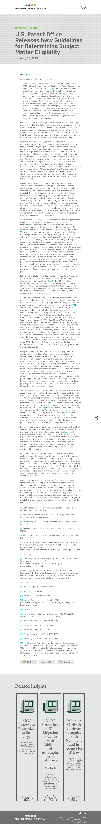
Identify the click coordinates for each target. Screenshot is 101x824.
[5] (60, 174)
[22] (66, 432)
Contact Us (60, 820)
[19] (65, 410)
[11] (64, 312)
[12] (42, 330)
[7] (21, 232)
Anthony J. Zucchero (32, 75)
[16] (47, 403)
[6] (30, 190)
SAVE (46, 661)
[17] (37, 405)
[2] (73, 137)
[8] (45, 252)
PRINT (27, 661)
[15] (54, 386)
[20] (66, 417)
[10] (73, 305)
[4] (64, 164)
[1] (53, 88)
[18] (43, 407)
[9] (53, 281)
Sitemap (60, 817)
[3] (77, 147)
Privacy (70, 817)
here (32, 79)
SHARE (64, 661)
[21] (74, 422)
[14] (40, 381)
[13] (77, 337)
